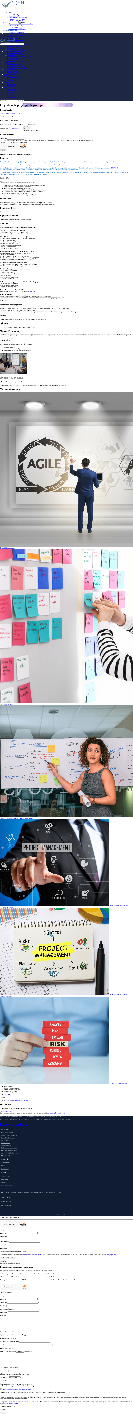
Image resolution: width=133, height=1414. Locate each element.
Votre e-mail (3, 138)
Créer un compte (12, 30)
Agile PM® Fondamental (7, 548)
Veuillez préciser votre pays (8, 1338)
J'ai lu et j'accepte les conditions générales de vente (16, 1389)
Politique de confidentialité (9, 1148)
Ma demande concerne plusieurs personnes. (14, 142)
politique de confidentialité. (34, 1254)
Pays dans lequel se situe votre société (11, 1335)
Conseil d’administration (8, 1138)
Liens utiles (4, 1179)
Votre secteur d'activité (6, 1348)
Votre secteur (4, 1245)
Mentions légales (6, 1145)
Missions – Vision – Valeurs (9, 1135)
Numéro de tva (4, 1315)
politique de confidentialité (10, 1403)
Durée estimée (4, 1371)
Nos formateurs (5, 1143)
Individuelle (27, 127)
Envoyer (3, 150)
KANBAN (33, 291)
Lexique (3, 1182)
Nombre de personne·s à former (9, 1341)
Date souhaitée (4, 1377)
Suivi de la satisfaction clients (9, 1153)
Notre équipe (5, 1140)
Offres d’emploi (5, 1176)
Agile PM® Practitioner (7, 704)
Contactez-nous (5, 1155)
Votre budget (4, 1381)
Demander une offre (5, 1111)
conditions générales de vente (56, 1113)
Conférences (5, 1169)
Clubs (3, 1166)
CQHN (9, 1094)
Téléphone (3, 1306)
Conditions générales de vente (9, 1150)
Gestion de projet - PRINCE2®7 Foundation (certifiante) (16, 818)
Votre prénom (4, 1230)
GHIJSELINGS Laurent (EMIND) (10, 113)
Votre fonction (4, 1241)
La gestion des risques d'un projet (118, 1083)
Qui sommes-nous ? (7, 1132)
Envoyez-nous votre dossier (8, 1351)
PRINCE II (114, 168)
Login (5, 30)
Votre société (4, 1248)
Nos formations (5, 1162)
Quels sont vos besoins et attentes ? (10, 1367)
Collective (26, 128)
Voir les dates (15, 128)
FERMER (3, 1261)
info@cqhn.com (111, 1254)
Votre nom (3, 1233)
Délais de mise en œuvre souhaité (9, 1374)
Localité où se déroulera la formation (10, 1345)
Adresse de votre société (7, 1332)
